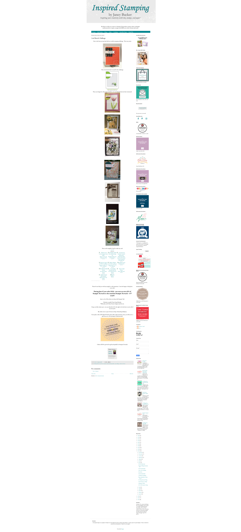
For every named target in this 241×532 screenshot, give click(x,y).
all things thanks (96, 363)
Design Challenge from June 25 (143, 466)
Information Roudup (144, 361)
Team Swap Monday (141, 468)
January (140, 494)
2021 (139, 444)
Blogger (122, 528)
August (140, 459)
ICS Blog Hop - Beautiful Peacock (145, 403)
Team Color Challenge (142, 470)
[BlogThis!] (106, 362)
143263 (112, 277)
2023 (139, 440)
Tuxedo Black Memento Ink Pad (112, 272)
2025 (139, 437)
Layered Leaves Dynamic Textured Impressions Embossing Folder (121, 259)
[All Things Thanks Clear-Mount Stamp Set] (112, 255)
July (139, 460)
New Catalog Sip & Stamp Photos (142, 478)
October (140, 455)
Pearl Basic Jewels (121, 263)
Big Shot (112, 276)
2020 (139, 445)
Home (93, 32)
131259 (103, 279)
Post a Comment (95, 371)
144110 (103, 258)
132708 (112, 273)
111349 (103, 267)
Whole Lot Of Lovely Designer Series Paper (103, 257)
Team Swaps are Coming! (142, 481)
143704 (121, 261)
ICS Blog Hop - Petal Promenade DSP (145, 382)
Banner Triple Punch (121, 271)
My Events (100, 32)
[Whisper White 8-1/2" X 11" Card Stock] (112, 264)
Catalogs (115, 32)
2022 (139, 442)
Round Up (140, 472)
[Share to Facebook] (108, 362)
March (140, 490)
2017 (139, 450)
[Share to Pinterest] (110, 362)
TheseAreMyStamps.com (97, 280)
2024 (139, 438)
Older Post (131, 373)
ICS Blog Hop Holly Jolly (144, 423)
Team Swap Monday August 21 (145, 393)
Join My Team (123, 32)
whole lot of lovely (122, 363)
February (140, 492)
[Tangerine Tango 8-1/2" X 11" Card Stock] (103, 264)
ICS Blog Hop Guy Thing (142, 479)
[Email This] (105, 362)
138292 (121, 272)
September (140, 457)
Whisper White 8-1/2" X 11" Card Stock (112, 266)
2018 (139, 449)
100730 (112, 267)
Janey (139, 328)
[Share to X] (107, 362)
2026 (139, 435)
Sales (110, 32)
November (140, 454)
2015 (139, 497)
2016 (139, 496)
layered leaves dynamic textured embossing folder (106, 363)
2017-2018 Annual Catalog (143, 485)
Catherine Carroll (141, 326)
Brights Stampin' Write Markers (103, 278)
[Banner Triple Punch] (121, 270)
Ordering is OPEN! (141, 483)
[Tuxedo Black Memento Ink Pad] (112, 270)
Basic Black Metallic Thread (103, 272)
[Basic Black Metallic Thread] (103, 270)
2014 (139, 499)
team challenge (117, 363)
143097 (112, 258)
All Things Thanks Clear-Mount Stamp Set (112, 257)
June (139, 462)
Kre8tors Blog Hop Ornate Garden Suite (144, 371)
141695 (103, 273)
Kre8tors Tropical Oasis (145, 413)
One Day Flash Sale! (141, 464)
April (139, 488)
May (139, 487)
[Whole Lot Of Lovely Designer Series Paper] (103, 255)
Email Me (131, 32)
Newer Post (93, 373)
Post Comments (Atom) (100, 375)
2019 (139, 447)
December (140, 452)
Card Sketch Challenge (142, 475)
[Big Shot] (112, 274)
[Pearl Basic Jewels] (121, 262)
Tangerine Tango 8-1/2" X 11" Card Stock (103, 266)
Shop (106, 32)
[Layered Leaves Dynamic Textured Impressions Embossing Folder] (121, 256)
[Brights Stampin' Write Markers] (103, 276)
